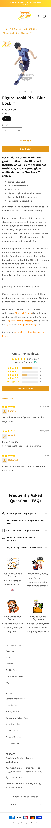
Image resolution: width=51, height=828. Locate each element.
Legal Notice (11, 705)
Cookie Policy (12, 670)
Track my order (13, 743)
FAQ (7, 682)
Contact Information (15, 698)
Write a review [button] (25, 388)
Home (6, 28)
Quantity (5, 125)
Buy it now (25, 149)
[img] (8, 406)
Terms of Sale (12, 730)
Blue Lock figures (23, 313)
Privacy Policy (12, 711)
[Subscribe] (40, 805)
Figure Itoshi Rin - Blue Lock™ (17, 33)
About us (10, 651)
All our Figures (31, 28)
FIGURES (16, 28)
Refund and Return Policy (17, 718)
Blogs (8, 657)
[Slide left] (19, 92)
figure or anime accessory (20, 320)
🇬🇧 (12, 589)
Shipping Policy (13, 724)
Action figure (20, 332)
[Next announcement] (46, 4)
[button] (6, 16)
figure (9, 324)
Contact (9, 663)
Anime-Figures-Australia (28, 823)
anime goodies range (26, 324)
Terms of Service (13, 737)
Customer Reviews (14, 676)
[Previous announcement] (5, 4)
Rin (6, 119)
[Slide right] (32, 92)
